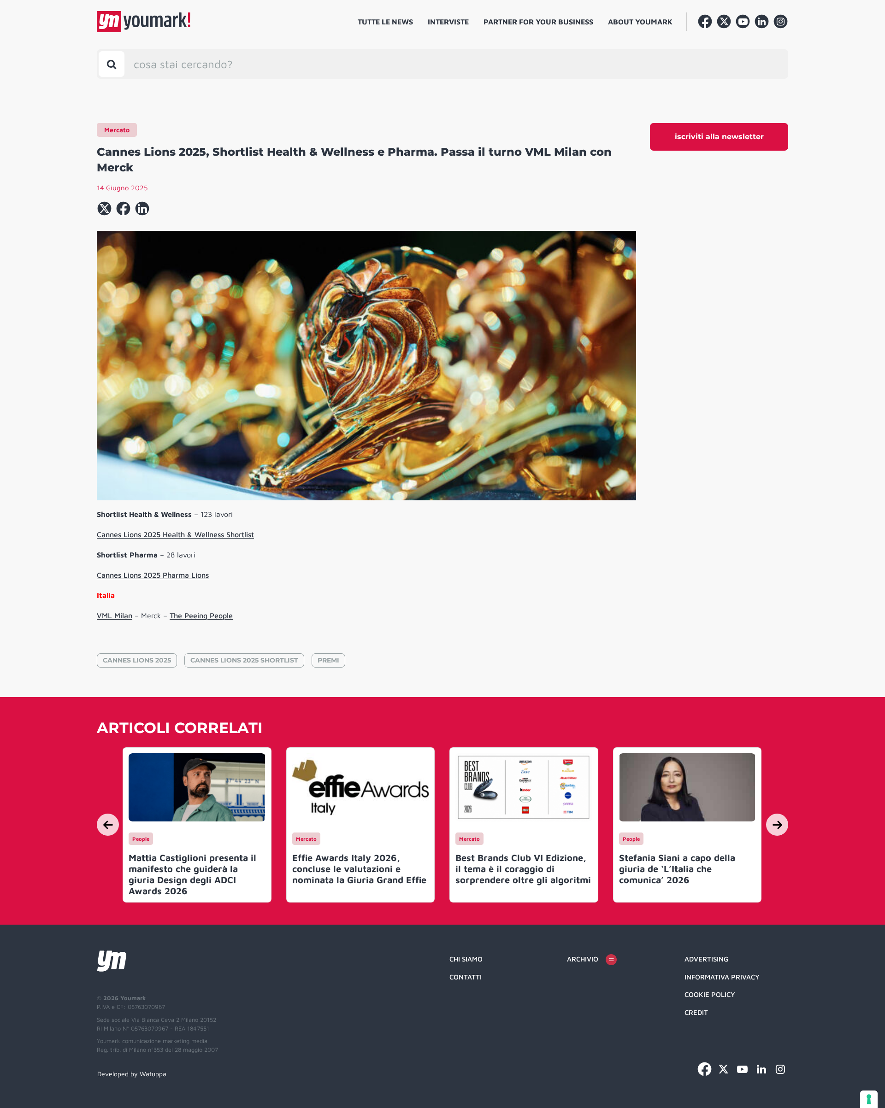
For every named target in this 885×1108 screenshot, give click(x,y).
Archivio (582, 959)
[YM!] (143, 21)
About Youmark (640, 22)
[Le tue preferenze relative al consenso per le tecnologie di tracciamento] (869, 1099)
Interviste (448, 22)
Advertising (706, 959)
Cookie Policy (709, 994)
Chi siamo (466, 959)
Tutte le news (385, 22)
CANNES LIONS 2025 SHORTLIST (244, 660)
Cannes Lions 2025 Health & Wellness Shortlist (175, 534)
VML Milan (114, 615)
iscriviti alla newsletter (719, 136)
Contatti (465, 977)
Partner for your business (538, 22)
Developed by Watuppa (131, 1074)
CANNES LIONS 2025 (137, 660)
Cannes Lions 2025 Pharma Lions (153, 575)
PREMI (328, 660)
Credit (696, 1012)
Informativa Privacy (722, 977)
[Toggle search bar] (111, 64)
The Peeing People (201, 615)
